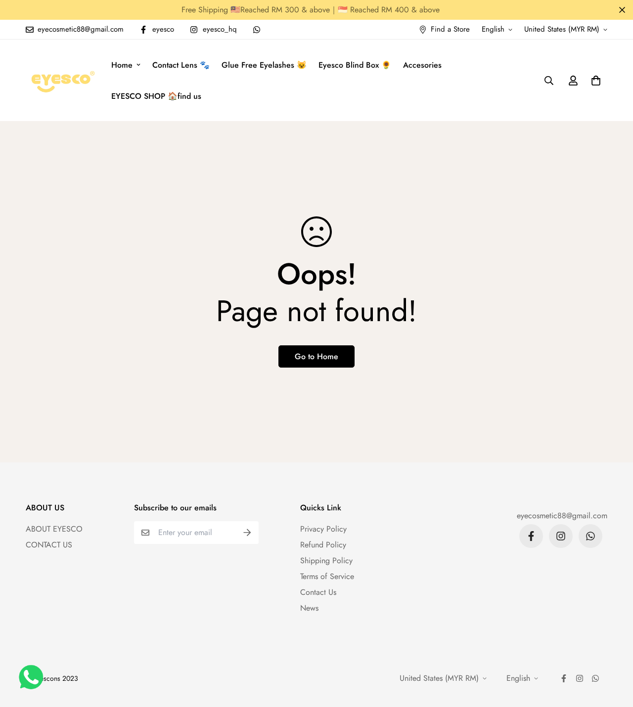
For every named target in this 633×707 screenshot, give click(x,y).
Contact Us (318, 592)
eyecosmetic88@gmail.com (562, 515)
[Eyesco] (61, 80)
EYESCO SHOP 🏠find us (156, 96)
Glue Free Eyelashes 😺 (264, 65)
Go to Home (316, 356)
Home (122, 65)
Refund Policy (323, 544)
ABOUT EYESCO (54, 529)
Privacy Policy (323, 529)
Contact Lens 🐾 (181, 65)
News (309, 608)
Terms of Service (327, 576)
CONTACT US (49, 544)
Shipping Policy (326, 560)
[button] (594, 80)
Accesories (422, 65)
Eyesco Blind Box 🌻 (354, 65)
